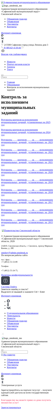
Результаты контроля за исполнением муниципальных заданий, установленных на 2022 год (27, 152)
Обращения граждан (17, 19)
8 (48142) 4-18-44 (12, 47)
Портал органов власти (18, 64)
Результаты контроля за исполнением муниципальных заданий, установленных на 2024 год (25, 132)
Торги (10, 69)
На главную (9, 355)
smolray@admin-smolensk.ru (14, 252)
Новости (11, 61)
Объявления (13, 21)
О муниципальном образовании (22, 313)
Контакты (12, 26)
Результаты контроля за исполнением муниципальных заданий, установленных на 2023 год (27, 142)
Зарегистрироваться (11, 407)
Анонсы (11, 67)
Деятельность (13, 316)
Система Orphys (9, 286)
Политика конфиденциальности (17, 275)
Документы (12, 24)
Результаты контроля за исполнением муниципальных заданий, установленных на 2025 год (25, 122)
